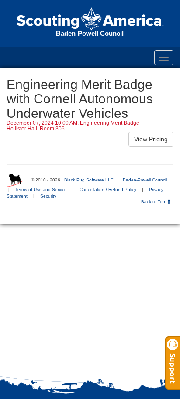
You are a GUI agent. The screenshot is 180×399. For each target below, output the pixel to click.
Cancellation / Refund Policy (108, 189)
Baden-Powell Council (145, 179)
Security (48, 196)
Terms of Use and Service (41, 189)
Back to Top (153, 201)
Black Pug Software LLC (89, 179)
